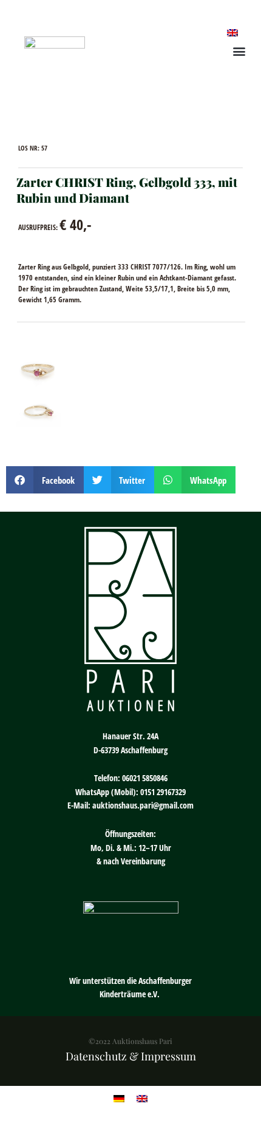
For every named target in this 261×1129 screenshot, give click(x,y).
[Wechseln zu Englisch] (232, 31)
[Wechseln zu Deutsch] (118, 1098)
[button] (239, 51)
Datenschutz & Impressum (131, 1056)
